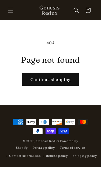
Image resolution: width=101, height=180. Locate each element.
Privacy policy (44, 148)
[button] (11, 10)
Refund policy (57, 156)
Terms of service (72, 148)
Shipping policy (85, 156)
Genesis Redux (47, 141)
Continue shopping (50, 79)
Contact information (25, 156)
